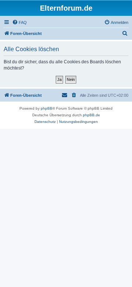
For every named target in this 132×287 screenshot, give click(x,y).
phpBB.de (91, 115)
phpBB (46, 108)
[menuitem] (19, 22)
